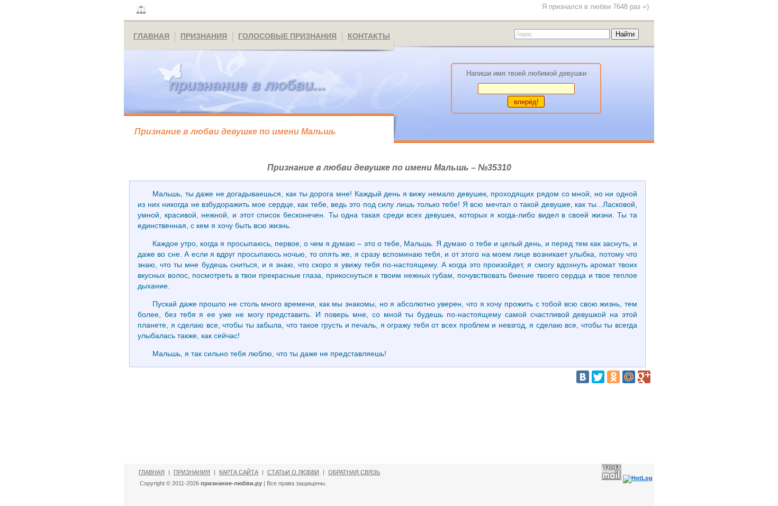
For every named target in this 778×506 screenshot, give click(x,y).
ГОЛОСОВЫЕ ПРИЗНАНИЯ (287, 36)
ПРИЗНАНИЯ (203, 36)
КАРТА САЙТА (238, 472)
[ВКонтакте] (582, 377)
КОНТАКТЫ (369, 36)
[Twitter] (598, 377)
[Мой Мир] (628, 377)
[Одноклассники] (613, 377)
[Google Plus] (644, 377)
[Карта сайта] (141, 10)
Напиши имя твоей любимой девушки (526, 73)
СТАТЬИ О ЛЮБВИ (293, 472)
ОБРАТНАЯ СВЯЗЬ (354, 472)
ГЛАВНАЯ (151, 36)
